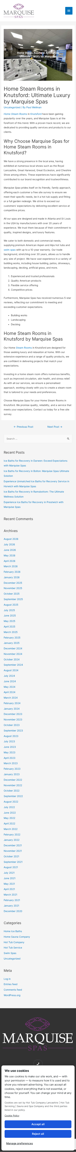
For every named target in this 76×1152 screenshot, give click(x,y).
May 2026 (9, 555)
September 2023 (13, 730)
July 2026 (9, 544)
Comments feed (13, 989)
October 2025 (11, 593)
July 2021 (9, 872)
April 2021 (9, 889)
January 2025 (11, 643)
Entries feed (10, 984)
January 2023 (12, 774)
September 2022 (13, 796)
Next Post (54, 426)
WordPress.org (12, 995)
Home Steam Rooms (15, 114)
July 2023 (9, 741)
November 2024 (13, 654)
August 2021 (11, 867)
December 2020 (13, 911)
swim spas (10, 249)
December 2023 (13, 714)
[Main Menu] (69, 11)
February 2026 (12, 571)
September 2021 (13, 861)
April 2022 (9, 823)
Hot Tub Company (14, 942)
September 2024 (13, 664)
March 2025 (10, 632)
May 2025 (9, 621)
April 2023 (9, 758)
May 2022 (9, 818)
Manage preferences (19, 1143)
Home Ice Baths (13, 931)
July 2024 (9, 675)
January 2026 (12, 577)
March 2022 (10, 829)
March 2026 (11, 566)
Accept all (38, 1124)
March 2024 (11, 697)
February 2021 (12, 900)
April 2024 (9, 692)
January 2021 (11, 905)
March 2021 (10, 894)
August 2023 (11, 736)
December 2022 (13, 779)
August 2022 (11, 801)
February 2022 (12, 834)
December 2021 (13, 845)
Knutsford (36, 114)
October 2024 (12, 659)
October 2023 (12, 725)
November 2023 (13, 719)
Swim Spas (10, 953)
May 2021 (9, 883)
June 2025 (10, 615)
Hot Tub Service (13, 947)
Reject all (38, 1133)
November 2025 (13, 588)
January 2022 (11, 839)
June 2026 (10, 550)
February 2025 (12, 637)
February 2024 (12, 703)
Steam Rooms (24, 347)
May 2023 (9, 752)
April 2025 (9, 626)
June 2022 (10, 812)
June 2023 (10, 746)
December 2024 (13, 648)
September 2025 (13, 599)
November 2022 (13, 785)
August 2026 (11, 539)
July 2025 (9, 610)
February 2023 (12, 768)
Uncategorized (12, 107)
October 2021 (11, 856)
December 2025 (13, 582)
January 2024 (12, 708)
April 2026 (9, 561)
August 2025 (11, 604)
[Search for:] (38, 438)
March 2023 (11, 763)
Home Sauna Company (17, 936)
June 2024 (10, 681)
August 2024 (11, 670)
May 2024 (9, 686)
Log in (7, 978)
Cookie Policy (12, 1115)
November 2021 (13, 850)
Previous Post (23, 426)
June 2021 (9, 878)
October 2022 (11, 790)
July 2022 (9, 807)
